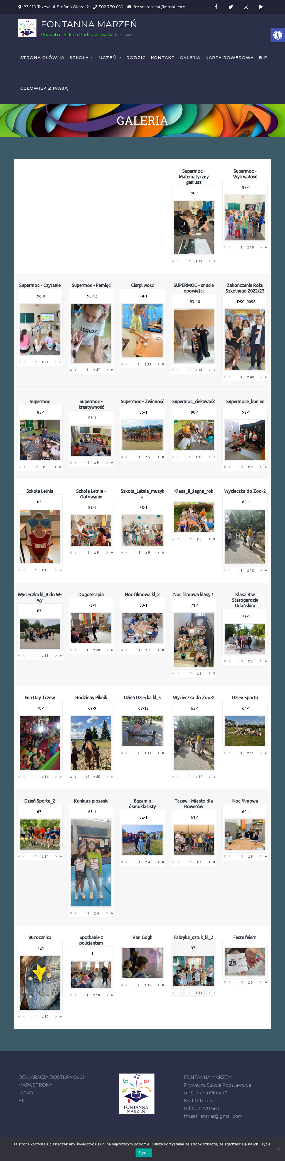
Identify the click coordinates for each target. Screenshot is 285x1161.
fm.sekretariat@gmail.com (159, 6)
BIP (263, 57)
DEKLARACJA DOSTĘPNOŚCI (51, 1077)
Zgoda (143, 1152)
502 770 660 (111, 6)
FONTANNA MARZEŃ (89, 24)
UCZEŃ (107, 57)
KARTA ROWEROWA (229, 57)
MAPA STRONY (35, 1085)
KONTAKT (163, 57)
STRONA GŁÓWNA (42, 57)
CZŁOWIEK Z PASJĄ (44, 88)
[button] (278, 35)
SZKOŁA (79, 57)
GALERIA (190, 57)
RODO (25, 1093)
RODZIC (136, 57)
